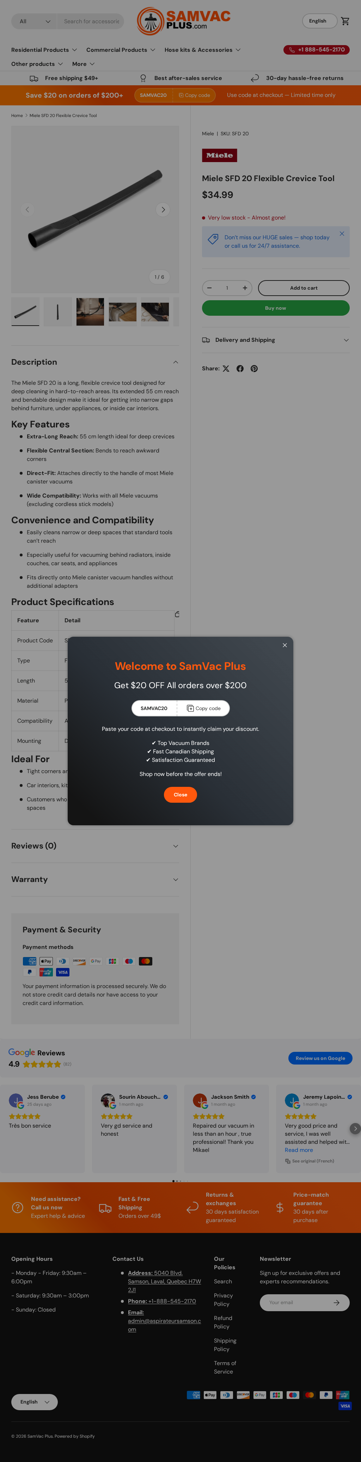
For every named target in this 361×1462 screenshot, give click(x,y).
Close (180, 794)
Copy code (208, 708)
